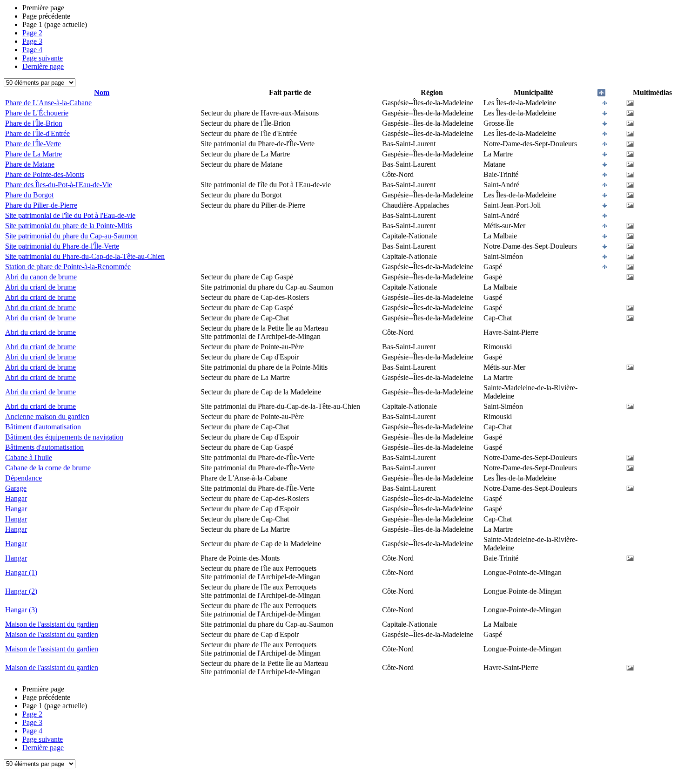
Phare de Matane (29, 164)
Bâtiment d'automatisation (43, 427)
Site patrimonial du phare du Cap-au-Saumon (71, 236)
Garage (16, 488)
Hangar (16, 498)
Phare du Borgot (29, 195)
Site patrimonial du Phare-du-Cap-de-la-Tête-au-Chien (85, 256)
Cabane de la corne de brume (48, 468)
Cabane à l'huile (28, 457)
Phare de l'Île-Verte (33, 144)
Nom (101, 92)
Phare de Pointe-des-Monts (44, 174)
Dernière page (43, 66)
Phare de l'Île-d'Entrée (37, 133)
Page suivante (42, 58)
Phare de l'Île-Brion (33, 123)
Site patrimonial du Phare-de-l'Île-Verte (62, 246)
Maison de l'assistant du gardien (51, 624)
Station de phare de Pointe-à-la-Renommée (68, 267)
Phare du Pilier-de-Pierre (41, 205)
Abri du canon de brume (41, 277)
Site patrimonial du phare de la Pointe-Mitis (68, 226)
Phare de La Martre (33, 154)
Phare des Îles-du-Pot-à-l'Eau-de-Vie (58, 185)
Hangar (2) (21, 591)
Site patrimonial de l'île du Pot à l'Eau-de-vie (70, 215)
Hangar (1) (21, 572)
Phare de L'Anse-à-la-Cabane (48, 103)
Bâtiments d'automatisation (44, 447)
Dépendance (23, 478)
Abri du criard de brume (40, 287)
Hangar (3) (21, 610)
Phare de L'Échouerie (36, 113)
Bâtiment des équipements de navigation (64, 437)
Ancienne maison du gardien (47, 416)
